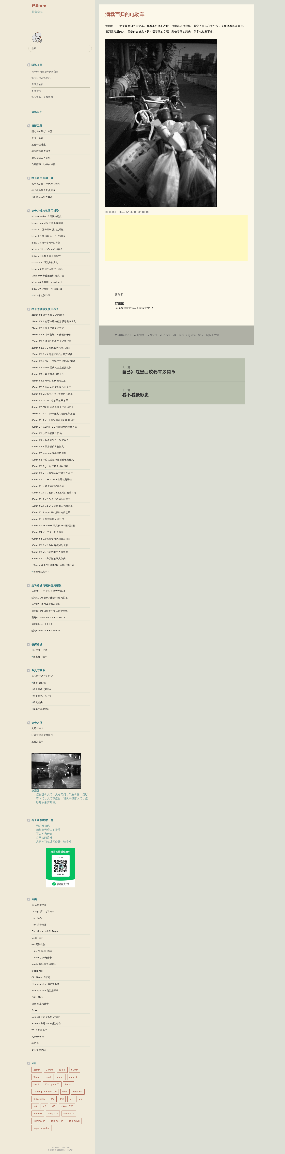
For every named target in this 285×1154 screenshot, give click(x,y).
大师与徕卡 (38, 728)
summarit (68, 1113)
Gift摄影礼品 (38, 944)
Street (35, 1010)
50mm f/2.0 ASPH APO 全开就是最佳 (52, 479)
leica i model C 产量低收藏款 (47, 223)
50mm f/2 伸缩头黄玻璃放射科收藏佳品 (53, 459)
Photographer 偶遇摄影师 (46, 984)
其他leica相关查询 (43, 197)
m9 (44, 1106)
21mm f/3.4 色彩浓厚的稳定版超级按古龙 (54, 321)
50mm (74, 1069)
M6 (80, 1099)
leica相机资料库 (41, 295)
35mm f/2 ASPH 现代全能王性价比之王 (53, 407)
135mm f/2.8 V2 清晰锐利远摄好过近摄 (53, 565)
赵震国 (140, 335)
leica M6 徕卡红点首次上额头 (47, 269)
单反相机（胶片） (42, 695)
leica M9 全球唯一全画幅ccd (47, 288)
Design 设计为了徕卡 (43, 911)
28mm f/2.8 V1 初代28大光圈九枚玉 (51, 347)
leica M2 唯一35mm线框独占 (47, 249)
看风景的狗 (38, 84)
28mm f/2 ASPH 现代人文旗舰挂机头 (51, 367)
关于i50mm (38, 1036)
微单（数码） (40, 682)
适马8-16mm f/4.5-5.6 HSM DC (49, 617)
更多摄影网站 (39, 1049)
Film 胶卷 (37, 918)
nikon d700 (67, 1106)
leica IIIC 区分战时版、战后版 (48, 229)
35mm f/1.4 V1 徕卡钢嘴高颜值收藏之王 (53, 413)
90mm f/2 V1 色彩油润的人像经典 (50, 552)
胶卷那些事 (38, 741)
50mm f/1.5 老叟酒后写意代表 (48, 486)
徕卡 (201, 335)
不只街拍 (36, 90)
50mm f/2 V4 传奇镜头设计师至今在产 (52, 473)
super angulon (41, 1128)
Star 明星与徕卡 (40, 1003)
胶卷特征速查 (39, 144)
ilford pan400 (52, 1084)
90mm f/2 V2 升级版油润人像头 (49, 558)
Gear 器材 (37, 938)
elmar (60, 1077)
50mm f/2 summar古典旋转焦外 (49, 453)
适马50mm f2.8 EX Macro (46, 630)
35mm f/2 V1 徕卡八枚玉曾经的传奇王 (52, 394)
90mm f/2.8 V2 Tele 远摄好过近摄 (50, 545)
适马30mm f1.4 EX (42, 624)
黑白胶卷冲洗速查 (41, 151)
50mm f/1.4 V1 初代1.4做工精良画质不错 (54, 492)
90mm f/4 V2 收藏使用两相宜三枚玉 (51, 538)
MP (53, 1106)
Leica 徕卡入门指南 (42, 951)
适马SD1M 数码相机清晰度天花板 (50, 597)
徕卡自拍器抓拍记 (41, 78)
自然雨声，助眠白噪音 (43, 164)
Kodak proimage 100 (45, 1091)
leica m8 (78, 1091)
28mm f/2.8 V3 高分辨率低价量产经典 (52, 354)
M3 (62, 1099)
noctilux (37, 1113)
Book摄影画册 (39, 905)
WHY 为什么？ (39, 1030)
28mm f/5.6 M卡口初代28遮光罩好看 (51, 341)
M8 (35, 1106)
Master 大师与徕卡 (42, 957)
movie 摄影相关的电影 (44, 964)
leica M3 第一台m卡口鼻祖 (46, 242)
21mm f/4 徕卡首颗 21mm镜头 (48, 314)
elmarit (73, 1077)
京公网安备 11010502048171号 (61, 1150)
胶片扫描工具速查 (41, 157)
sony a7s (53, 1113)
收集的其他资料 (41, 709)
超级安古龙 (212, 335)
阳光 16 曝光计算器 (42, 131)
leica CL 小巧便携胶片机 (45, 262)
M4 (71, 1099)
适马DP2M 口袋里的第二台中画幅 (50, 611)
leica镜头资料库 (41, 571)
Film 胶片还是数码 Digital (45, 931)
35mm (62, 1069)
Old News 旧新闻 (41, 977)
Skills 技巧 (37, 997)
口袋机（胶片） (41, 650)
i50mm (39, 5)
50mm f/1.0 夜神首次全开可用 (48, 519)
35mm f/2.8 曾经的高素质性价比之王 (51, 387)
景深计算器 (38, 138)
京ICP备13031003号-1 (60, 1147)
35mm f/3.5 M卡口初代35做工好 (49, 380)
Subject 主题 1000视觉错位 (46, 1023)
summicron (57, 1120)
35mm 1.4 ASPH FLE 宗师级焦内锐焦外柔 (54, 426)
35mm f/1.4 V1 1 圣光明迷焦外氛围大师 (53, 420)
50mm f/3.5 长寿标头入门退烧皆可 (50, 440)
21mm (36, 1069)
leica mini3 (39, 1099)
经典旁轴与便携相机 (42, 735)
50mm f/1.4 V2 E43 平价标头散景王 (51, 499)
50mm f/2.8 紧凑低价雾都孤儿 (48, 446)
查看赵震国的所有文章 (136, 308)
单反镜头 (38, 702)
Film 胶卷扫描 (39, 924)
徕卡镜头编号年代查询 (43, 190)
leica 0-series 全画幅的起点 (47, 216)
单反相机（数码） (42, 689)
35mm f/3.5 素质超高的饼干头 (48, 374)
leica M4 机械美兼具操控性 (46, 256)
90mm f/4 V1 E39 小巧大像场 (48, 532)
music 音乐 (38, 970)
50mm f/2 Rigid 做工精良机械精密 (50, 466)
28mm (49, 1069)
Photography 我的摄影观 (45, 990)
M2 (53, 1099)
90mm (36, 1077)
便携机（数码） (41, 656)
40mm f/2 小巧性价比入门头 (47, 433)
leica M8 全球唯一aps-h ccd (47, 282)
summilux (74, 1120)
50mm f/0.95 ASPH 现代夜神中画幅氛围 (53, 525)
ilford (36, 1084)
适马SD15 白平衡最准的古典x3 (48, 591)
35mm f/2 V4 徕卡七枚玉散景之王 (50, 400)
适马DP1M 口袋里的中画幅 (46, 604)
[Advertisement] (176, 238)
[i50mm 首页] (38, 38)
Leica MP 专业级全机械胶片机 (48, 275)
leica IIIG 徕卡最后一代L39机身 (49, 236)
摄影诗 (35, 1043)
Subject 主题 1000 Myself (46, 1017)
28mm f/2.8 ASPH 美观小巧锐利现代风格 (54, 361)
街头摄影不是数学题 (42, 97)
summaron (39, 1120)
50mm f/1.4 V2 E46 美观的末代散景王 (52, 505)
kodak (68, 1084)
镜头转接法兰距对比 (42, 676)
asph (48, 1077)
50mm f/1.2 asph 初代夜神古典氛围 (51, 512)
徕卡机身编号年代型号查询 (46, 183)
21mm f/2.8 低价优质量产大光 (48, 328)
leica (65, 1091)
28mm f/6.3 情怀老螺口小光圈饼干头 (51, 334)
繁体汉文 (37, 111)
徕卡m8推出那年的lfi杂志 (45, 71)
